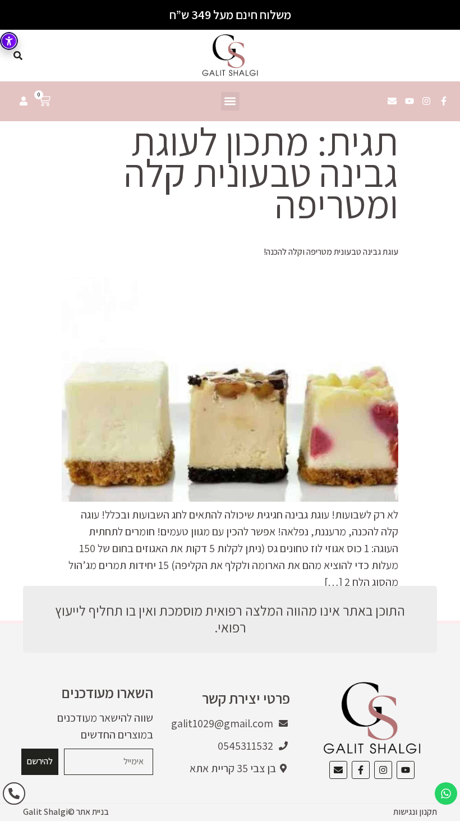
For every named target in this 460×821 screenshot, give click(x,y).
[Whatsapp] (446, 793)
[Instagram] (426, 101)
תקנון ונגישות (415, 812)
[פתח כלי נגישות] (9, 41)
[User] (24, 101)
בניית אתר (92, 812)
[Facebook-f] (443, 101)
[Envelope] (392, 101)
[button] (230, 101)
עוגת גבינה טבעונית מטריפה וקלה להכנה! (331, 252)
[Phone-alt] (14, 793)
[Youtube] (409, 101)
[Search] (18, 56)
